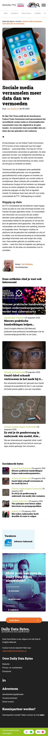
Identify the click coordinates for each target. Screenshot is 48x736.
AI (13, 372)
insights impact (18, 427)
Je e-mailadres (10, 606)
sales (42, 715)
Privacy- (5, 668)
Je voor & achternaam (13, 587)
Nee (38, 732)
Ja (26, 732)
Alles (6, 13)
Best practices (18, 317)
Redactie (5, 664)
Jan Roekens (12, 108)
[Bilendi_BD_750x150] (23, 6)
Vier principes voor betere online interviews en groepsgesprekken (26, 504)
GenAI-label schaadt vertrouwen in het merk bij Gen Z (24, 379)
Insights (37, 13)
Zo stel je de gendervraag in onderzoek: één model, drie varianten (21, 436)
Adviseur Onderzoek (23, 541)
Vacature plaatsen (9, 698)
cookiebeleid (17, 668)
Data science (26, 13)
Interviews (23, 501)
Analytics (14, 13)
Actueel (7, 317)
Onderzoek (19, 372)
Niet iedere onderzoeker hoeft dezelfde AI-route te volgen (25, 515)
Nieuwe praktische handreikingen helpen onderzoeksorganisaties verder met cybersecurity (24, 326)
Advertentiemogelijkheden (13, 694)
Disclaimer (6, 671)
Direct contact (8, 702)
